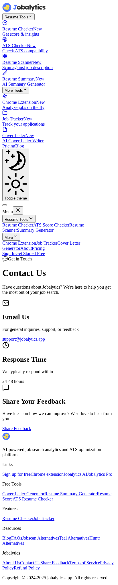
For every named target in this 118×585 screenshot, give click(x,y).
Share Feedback (16, 428)
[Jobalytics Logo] (24, 10)
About (26, 248)
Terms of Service (84, 562)
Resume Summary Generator (70, 493)
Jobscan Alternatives (40, 538)
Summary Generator (35, 230)
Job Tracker (46, 243)
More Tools (14, 90)
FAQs (16, 538)
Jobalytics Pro (99, 474)
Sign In (8, 253)
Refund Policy (27, 567)
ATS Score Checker (51, 225)
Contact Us (30, 562)
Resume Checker (17, 225)
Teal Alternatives (74, 538)
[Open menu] (4, 205)
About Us (11, 562)
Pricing (8, 145)
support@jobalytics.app (23, 339)
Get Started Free (30, 253)
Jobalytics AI (75, 474)
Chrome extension (47, 474)
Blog (19, 145)
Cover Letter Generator (23, 493)
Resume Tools (16, 17)
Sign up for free (16, 474)
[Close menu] (18, 210)
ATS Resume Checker (33, 498)
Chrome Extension (19, 243)
